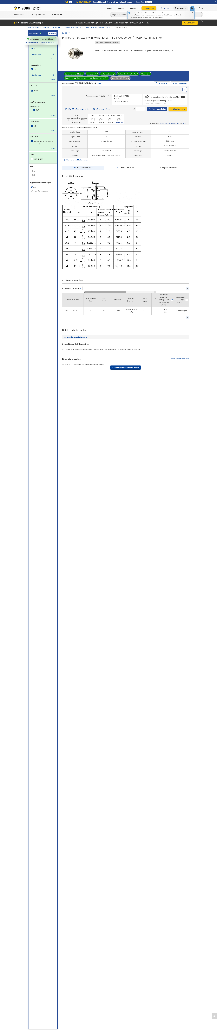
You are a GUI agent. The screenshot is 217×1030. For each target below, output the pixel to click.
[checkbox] (43, 48)
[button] (148, 2)
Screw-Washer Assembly (73, 27)
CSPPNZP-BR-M (38, 159)
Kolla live (119, 123)
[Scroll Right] (155, 292)
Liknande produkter (103, 109)
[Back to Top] (214, 1016)
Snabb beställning (159, 109)
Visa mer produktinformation (77, 160)
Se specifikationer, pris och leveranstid (39, 42)
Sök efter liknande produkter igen (126, 367)
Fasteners (45, 27)
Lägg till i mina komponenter (78, 109)
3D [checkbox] (34, 175)
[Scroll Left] (84, 292)
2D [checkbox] (34, 171)
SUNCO (64, 33)
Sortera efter (172, 300)
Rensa (53, 59)
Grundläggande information (77, 337)
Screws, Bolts (57, 27)
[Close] (192, 12)
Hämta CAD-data (181, 83)
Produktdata (163, 83)
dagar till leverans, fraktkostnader (170, 123)
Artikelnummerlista (127, 168)
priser (184, 123)
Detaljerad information (169, 168)
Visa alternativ (36, 54)
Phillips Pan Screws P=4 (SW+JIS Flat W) (97, 27)
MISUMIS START (33, 27)
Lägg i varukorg (179, 109)
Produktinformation (85, 168)
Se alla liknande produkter (180, 359)
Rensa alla (52, 33)
